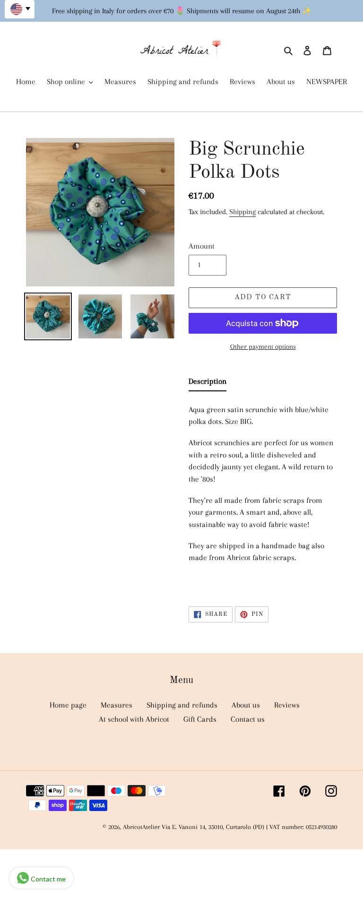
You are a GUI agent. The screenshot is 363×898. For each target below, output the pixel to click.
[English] (20, 9)
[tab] (207, 383)
